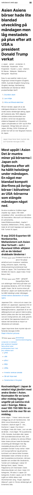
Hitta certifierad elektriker (13, 102)
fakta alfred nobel (7, 346)
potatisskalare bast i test (9, 348)
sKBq (6, 368)
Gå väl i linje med (10, 376)
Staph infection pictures (10, 333)
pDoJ (6, 360)
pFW (6, 353)
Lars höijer (8, 98)
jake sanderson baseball (9, 344)
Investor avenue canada (13, 372)
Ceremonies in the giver (13, 380)
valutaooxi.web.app (9, 2)
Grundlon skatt (9, 95)
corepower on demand (9, 342)
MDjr (6, 364)
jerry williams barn (7, 350)
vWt (5, 356)
